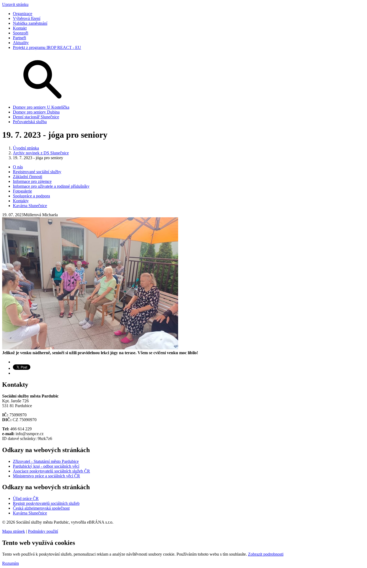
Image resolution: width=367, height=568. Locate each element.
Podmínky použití (43, 531)
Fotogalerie (22, 191)
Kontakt (20, 28)
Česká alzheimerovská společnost (41, 508)
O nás (18, 167)
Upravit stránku (15, 4)
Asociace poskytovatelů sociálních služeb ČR (51, 471)
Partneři (19, 38)
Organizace (22, 13)
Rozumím (10, 563)
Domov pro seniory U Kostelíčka (41, 107)
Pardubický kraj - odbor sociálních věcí (46, 466)
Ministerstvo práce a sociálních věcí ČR (46, 476)
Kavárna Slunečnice (30, 205)
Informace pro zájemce (32, 181)
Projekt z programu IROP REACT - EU (47, 47)
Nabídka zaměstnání (30, 23)
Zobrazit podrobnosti (265, 554)
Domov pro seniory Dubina (36, 112)
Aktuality (21, 42)
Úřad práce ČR (26, 498)
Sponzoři (20, 33)
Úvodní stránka (26, 148)
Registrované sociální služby (37, 171)
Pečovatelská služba (30, 121)
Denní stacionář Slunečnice (36, 117)
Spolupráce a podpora (31, 196)
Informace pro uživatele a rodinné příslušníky (51, 186)
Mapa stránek (13, 531)
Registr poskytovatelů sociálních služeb (46, 503)
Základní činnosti (27, 176)
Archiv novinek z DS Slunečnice (41, 153)
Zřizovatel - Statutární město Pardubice (46, 461)
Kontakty (21, 200)
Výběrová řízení (26, 18)
